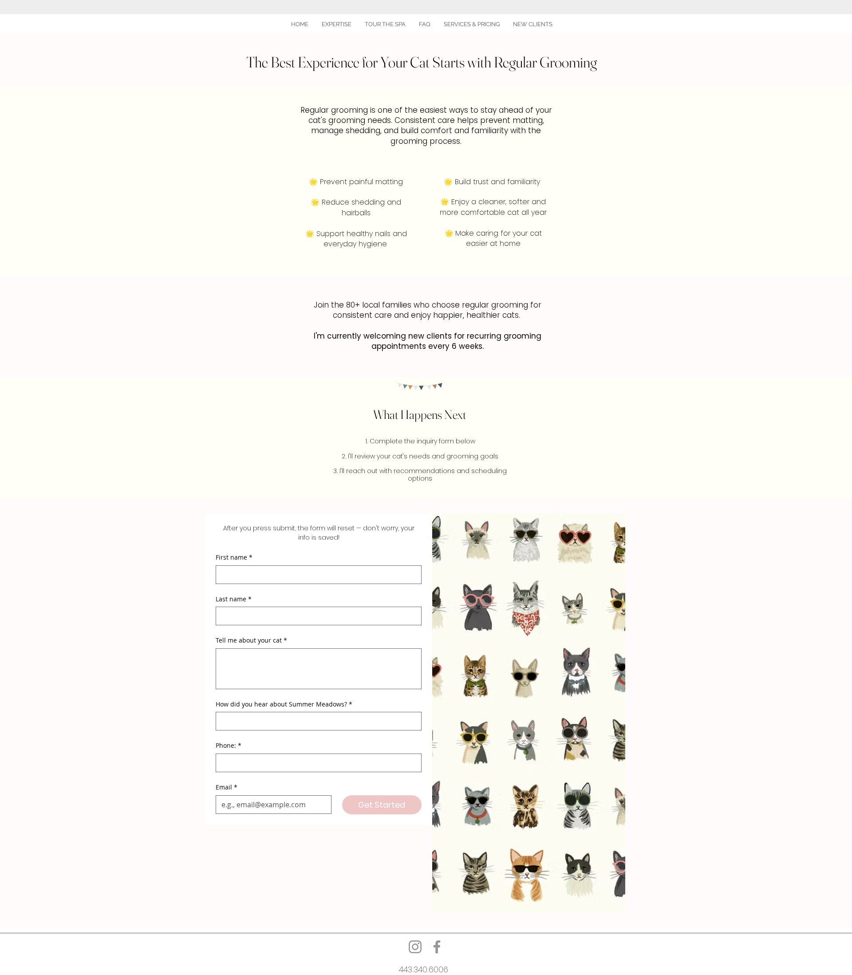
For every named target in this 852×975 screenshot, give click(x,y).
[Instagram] (415, 946)
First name (234, 557)
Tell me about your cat (251, 640)
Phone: (228, 745)
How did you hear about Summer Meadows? (284, 704)
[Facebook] (437, 946)
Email (226, 787)
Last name (234, 599)
